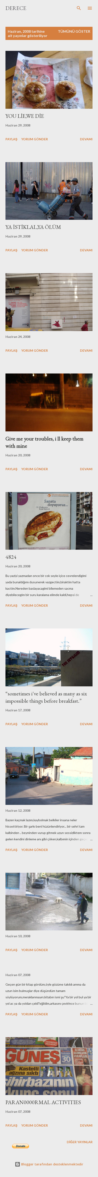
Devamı (86, 139)
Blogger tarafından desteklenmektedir (51, 1164)
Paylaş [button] (11, 139)
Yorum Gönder (34, 139)
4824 (10, 556)
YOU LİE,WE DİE (24, 115)
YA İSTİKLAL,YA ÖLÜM (33, 226)
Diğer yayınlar (80, 1142)
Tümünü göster (74, 31)
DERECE (15, 8)
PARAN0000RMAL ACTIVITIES (43, 1102)
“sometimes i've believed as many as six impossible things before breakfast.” (46, 697)
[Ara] (79, 8)
